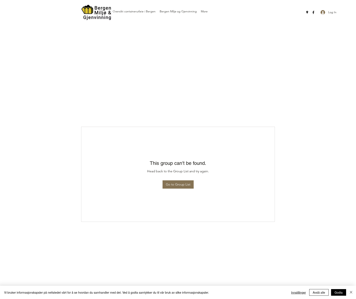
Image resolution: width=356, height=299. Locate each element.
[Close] (351, 292)
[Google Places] (307, 12)
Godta (339, 292)
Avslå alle (319, 292)
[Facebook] (313, 12)
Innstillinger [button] (298, 292)
